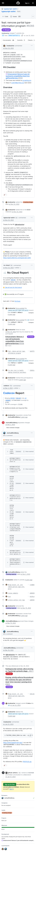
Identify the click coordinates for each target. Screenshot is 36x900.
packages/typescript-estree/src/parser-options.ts (15, 552)
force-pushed (20, 308)
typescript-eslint (10, 9)
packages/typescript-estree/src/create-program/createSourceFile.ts (15, 562)
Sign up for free (10, 784)
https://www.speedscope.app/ (12, 742)
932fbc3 (32, 596)
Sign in (11, 789)
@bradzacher (19, 224)
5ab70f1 (32, 351)
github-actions (13, 772)
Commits (22, 40)
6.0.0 (28, 209)
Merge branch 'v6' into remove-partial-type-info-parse (16, 586)
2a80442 (32, 600)
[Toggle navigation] (3, 3)
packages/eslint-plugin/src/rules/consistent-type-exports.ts (15, 469)
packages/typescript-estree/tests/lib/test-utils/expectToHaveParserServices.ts (15, 527)
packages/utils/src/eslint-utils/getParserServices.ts (12, 483)
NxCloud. (18, 301)
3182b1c (32, 370)
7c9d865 (32, 584)
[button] (32, 45)
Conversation (9, 40)
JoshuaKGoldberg (11, 422)
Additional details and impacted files (16, 408)
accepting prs (26, 80)
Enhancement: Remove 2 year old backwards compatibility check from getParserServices (18, 76)
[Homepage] (18, 3)
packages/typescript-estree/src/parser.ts (15, 459)
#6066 (12, 398)
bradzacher (5, 33)
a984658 (32, 593)
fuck (9, 596)
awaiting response (11, 574)
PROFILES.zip (27, 761)
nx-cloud (7, 265)
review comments (13, 593)
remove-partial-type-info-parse (14, 35)
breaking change (28, 202)
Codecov (9, 393)
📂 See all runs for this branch (12, 287)
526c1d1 (32, 694)
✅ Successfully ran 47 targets (14, 294)
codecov (6, 385)
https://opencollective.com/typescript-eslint (17, 258)
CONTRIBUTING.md (17, 83)
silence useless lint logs (16, 600)
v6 (3, 35)
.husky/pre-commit (12, 451)
